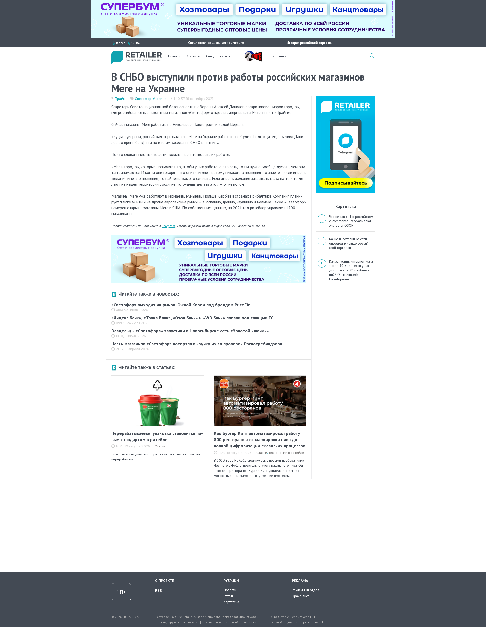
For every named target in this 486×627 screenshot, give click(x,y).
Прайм (120, 99)
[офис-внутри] (208, 237)
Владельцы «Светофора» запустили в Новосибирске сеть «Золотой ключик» (190, 331)
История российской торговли (309, 43)
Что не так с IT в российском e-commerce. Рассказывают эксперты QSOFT (351, 221)
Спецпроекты (216, 56)
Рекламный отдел (305, 589)
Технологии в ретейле (286, 453)
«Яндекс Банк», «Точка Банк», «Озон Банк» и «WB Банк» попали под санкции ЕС (192, 318)
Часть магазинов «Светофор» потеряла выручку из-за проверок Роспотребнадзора (196, 344)
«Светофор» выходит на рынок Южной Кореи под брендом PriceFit (180, 305)
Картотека (279, 56)
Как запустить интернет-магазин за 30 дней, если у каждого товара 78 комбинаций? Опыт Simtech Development (351, 270)
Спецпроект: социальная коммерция (216, 43)
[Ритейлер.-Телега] (345, 98)
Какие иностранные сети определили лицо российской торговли (349, 243)
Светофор (143, 99)
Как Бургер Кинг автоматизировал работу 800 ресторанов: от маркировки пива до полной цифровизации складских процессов (259, 439)
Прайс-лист (300, 596)
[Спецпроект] (253, 53)
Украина (159, 99)
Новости (174, 56)
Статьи (191, 56)
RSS (158, 590)
